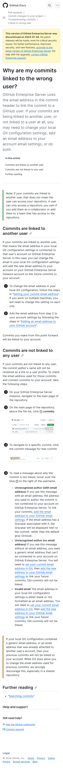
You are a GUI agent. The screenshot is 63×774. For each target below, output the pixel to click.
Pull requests (15, 12)
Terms (31, 758)
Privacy (41, 758)
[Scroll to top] (55, 766)
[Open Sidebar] (4, 17)
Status (51, 758)
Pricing (6, 761)
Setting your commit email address (35, 294)
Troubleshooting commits (22, 19)
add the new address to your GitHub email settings (35, 572)
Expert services (21, 761)
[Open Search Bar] (49, 5)
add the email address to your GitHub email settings (33, 515)
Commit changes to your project (25, 15)
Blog (35, 761)
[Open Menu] (57, 5)
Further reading (18, 687)
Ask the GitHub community (20, 724)
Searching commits (21, 696)
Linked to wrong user (19, 23)
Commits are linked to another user (24, 231)
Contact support (15, 729)
